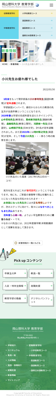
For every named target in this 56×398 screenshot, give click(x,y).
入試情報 (12, 360)
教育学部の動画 (13, 298)
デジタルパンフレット (40, 300)
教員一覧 (35, 273)
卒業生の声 (10, 273)
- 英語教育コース (37, 360)
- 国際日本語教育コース (40, 370)
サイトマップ (14, 380)
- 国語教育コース (37, 365)
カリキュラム (14, 350)
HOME (5, 64)
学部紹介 (12, 345)
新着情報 (15, 64)
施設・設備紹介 (15, 365)
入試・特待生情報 (14, 285)
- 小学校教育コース (38, 350)
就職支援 (35, 285)
